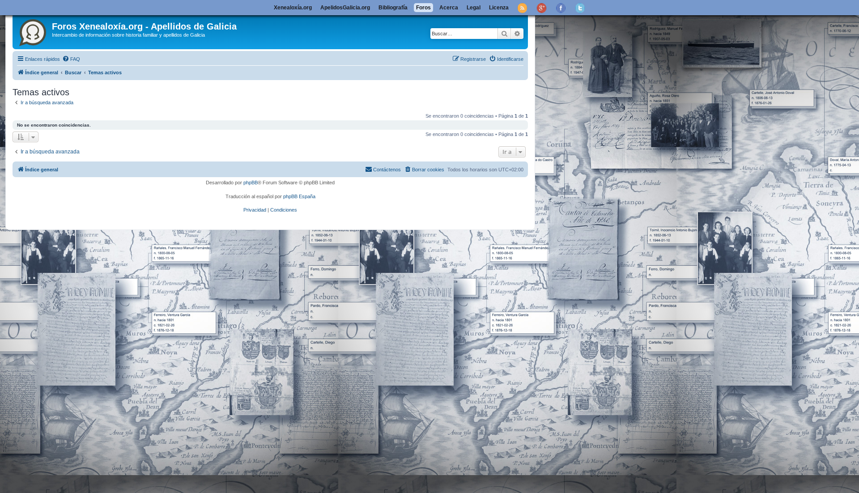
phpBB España (299, 196)
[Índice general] (33, 31)
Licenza (499, 7)
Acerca (448, 7)
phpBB (250, 182)
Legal (474, 7)
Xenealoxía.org (293, 7)
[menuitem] (71, 59)
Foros (423, 7)
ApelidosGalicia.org (345, 7)
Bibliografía (393, 7)
